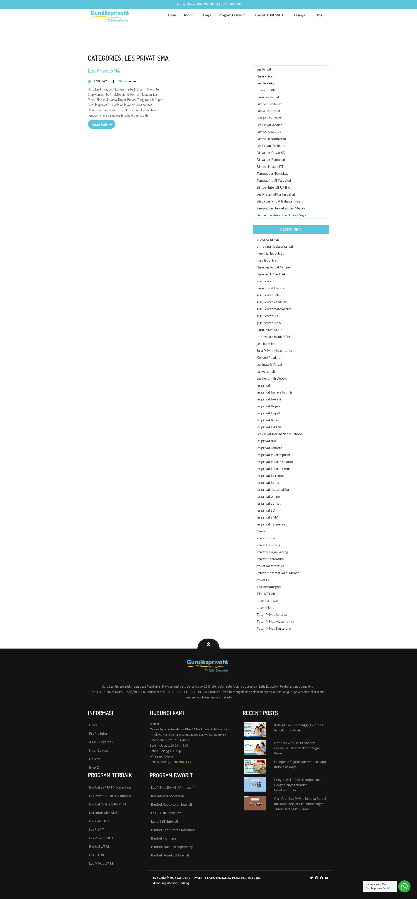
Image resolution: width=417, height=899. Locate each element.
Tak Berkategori (268, 587)
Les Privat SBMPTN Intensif (110, 796)
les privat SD (265, 510)
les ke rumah (265, 371)
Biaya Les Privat (268, 111)
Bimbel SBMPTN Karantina (110, 787)
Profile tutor (98, 733)
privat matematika (270, 566)
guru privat (264, 281)
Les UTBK (96, 855)
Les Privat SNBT (101, 838)
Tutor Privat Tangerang (273, 628)
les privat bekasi (268, 399)
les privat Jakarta (269, 448)
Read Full (99, 124)
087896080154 (207, 4)
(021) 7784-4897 (178, 740)
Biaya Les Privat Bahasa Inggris (279, 201)
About (188, 15)
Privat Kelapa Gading (272, 552)
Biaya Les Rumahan (270, 159)
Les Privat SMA (104, 70)
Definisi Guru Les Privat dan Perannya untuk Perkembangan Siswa (297, 748)
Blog (319, 15)
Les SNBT (96, 829)
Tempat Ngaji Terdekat (273, 180)
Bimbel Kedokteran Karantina (173, 830)
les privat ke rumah (270, 475)
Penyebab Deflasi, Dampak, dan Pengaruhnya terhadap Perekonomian (297, 784)
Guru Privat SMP (269, 330)
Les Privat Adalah (269, 125)
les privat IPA (266, 441)
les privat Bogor (268, 406)
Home (172, 15)
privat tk (262, 580)
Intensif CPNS (267, 90)
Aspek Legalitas (101, 742)
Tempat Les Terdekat (272, 173)
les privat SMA (267, 517)
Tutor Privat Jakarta (271, 614)
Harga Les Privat (268, 118)
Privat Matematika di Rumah (277, 573)
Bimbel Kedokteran (271, 139)
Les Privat (263, 69)
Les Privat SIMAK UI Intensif (172, 787)
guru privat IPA (267, 295)
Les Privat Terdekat (271, 145)
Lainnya (299, 15)
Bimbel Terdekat (269, 104)
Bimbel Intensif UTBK (273, 187)
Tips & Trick (265, 593)
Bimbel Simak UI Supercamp (172, 847)
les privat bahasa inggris (274, 392)
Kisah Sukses (98, 750)
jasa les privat (266, 343)
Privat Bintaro (267, 538)
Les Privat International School (279, 434)
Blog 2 (94, 767)
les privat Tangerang (271, 524)
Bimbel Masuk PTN (271, 166)
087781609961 (231, 4)
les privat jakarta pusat (273, 455)
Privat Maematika (270, 559)
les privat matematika (272, 489)
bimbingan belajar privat (274, 246)
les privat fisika (267, 420)
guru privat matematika (273, 309)
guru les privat (267, 260)
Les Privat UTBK (101, 863)
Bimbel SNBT (99, 821)
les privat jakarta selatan (274, 461)
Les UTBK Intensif (164, 821)
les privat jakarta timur (273, 468)
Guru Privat (265, 76)
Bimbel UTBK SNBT (269, 15)
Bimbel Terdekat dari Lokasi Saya (281, 215)
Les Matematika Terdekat (275, 194)
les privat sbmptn (269, 503)
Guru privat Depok (270, 288)
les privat (263, 385)
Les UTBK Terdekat (166, 813)
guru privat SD (267, 316)
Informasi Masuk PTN (273, 336)
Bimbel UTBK (99, 846)
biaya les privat (267, 239)
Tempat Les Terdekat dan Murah (280, 208)
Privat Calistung (268, 545)
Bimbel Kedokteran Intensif (171, 804)
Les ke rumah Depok (271, 378)
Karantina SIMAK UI (104, 812)
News (260, 531)
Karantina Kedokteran (167, 796)
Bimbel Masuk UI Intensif (170, 855)
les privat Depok (268, 413)
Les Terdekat (266, 83)
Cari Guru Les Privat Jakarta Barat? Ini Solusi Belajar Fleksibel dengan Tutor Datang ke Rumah (300, 803)
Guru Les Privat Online (273, 267)
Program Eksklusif (231, 15)
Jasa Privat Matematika (274, 350)
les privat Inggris (268, 427)
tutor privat (265, 607)
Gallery (94, 759)
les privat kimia (267, 482)
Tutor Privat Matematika (275, 621)
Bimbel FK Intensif (165, 838)
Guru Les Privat (267, 97)
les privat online (268, 496)
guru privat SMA (268, 323)
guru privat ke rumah (271, 302)
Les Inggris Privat (269, 364)
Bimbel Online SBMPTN (107, 804)
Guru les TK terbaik (271, 274)
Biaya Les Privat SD (270, 152)
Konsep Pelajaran (269, 357)
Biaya (207, 15)
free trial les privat (270, 253)
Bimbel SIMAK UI (269, 132)
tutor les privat (267, 600)
